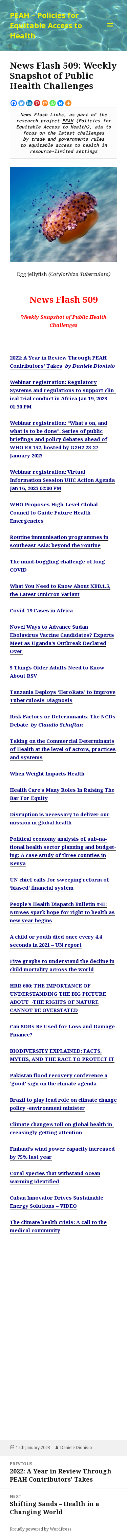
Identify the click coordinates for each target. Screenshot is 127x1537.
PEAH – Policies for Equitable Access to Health (46, 25)
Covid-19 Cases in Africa (41, 610)
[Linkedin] (29, 103)
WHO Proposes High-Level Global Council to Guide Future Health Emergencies (54, 512)
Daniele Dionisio (76, 1447)
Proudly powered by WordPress (40, 1529)
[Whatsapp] (52, 103)
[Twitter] (21, 103)
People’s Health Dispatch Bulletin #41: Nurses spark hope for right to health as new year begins (62, 912)
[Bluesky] (60, 103)
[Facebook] (13, 103)
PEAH (67, 120)
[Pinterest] (37, 103)
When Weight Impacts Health (47, 773)
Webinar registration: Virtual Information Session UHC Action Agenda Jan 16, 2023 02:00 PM (62, 479)
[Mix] (45, 103)
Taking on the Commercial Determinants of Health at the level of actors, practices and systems (63, 749)
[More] (68, 103)
